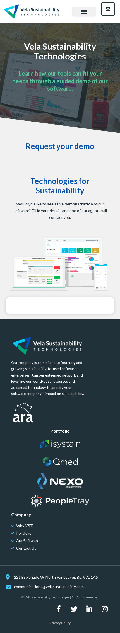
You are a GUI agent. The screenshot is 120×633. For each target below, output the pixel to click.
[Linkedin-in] (89, 609)
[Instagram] (105, 609)
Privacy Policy (60, 623)
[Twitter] (74, 609)
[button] (84, 12)
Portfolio (60, 430)
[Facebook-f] (59, 609)
